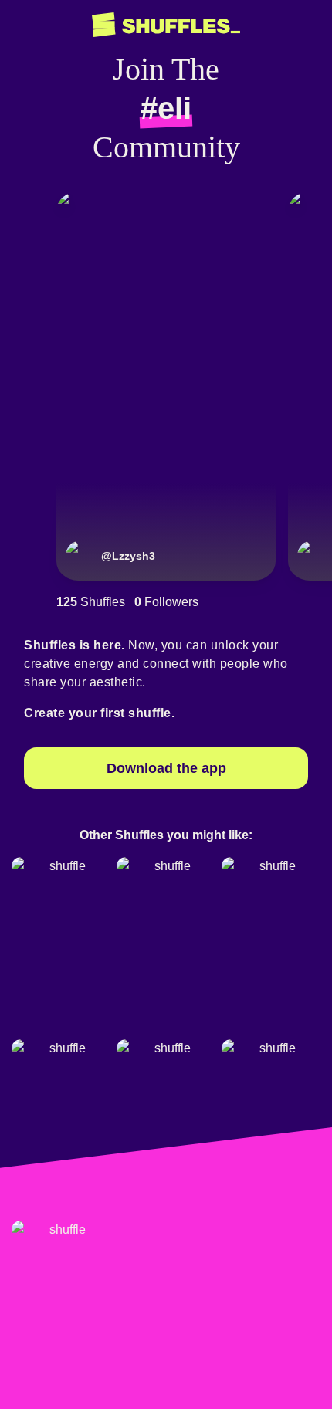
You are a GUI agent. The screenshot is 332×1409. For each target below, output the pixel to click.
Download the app (166, 768)
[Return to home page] (166, 25)
